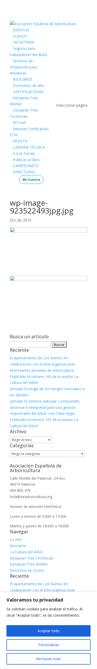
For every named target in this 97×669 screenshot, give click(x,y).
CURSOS (20, 36)
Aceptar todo (48, 630)
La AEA (16, 539)
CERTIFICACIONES (28, 91)
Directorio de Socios (27, 570)
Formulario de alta (28, 85)
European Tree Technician (32, 558)
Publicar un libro (26, 159)
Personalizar (48, 644)
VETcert (19, 122)
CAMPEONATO (26, 165)
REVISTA (20, 141)
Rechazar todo (48, 658)
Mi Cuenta (31, 179)
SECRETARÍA (23, 42)
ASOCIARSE (22, 79)
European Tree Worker (29, 564)
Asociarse (18, 545)
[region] (48, 630)
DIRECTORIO (24, 171)
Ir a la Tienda (24, 153)
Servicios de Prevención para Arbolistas (23, 67)
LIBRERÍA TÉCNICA (29, 147)
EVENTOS (21, 29)
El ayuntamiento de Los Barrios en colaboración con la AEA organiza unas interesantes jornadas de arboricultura (42, 364)
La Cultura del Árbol (26, 551)
